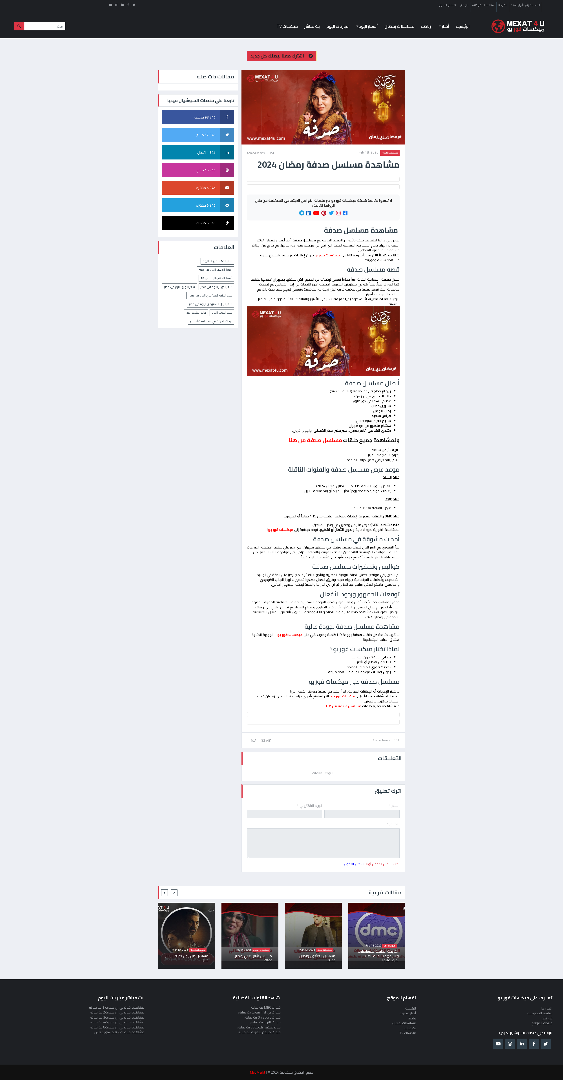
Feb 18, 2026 (368, 153)
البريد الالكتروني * (309, 805)
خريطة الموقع (542, 1023)
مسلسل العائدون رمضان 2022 (380, 958)
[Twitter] (331, 213)
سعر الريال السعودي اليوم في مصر (210, 304)
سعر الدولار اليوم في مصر (216, 287)
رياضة (426, 26)
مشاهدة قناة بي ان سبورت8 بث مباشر (117, 1027)
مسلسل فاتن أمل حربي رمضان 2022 (191, 958)
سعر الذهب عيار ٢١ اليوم (217, 261)
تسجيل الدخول (447, 5)
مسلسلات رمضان (399, 26)
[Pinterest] (323, 213)
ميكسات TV (287, 26)
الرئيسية (463, 26)
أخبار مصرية (408, 1013)
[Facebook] (345, 213)
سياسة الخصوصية (483, 5)
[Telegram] (301, 213)
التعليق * (393, 824)
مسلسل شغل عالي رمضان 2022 (316, 958)
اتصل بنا (502, 5)
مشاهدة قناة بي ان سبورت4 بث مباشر (117, 1022)
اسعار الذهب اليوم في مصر (215, 269)
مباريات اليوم (337, 26)
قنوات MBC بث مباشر (265, 1007)
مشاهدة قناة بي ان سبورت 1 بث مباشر (116, 1007)
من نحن (464, 5)
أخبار (445, 26)
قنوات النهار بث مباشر (265, 1022)
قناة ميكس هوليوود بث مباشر (259, 1027)
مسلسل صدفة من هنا (343, 706)
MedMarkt (257, 1072)
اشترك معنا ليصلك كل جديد (277, 56)
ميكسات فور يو (280, 529)
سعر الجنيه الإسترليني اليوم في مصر (210, 295)
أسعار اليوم (368, 26)
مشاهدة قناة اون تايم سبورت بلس (119, 1032)
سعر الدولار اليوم (222, 312)
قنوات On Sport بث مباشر (262, 1017)
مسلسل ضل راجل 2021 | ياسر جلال (250, 958)
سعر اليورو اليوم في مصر (179, 287)
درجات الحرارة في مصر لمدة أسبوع (211, 321)
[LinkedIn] (308, 213)
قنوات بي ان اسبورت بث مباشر (259, 1012)
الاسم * (394, 805)
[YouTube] (316, 213)
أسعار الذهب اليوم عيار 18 (216, 278)
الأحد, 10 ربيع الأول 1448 (525, 5)
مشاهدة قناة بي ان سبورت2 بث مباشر (117, 1012)
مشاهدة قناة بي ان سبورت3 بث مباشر (117, 1017)
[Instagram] (338, 213)
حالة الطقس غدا (196, 312)
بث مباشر (312, 26)
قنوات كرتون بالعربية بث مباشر (259, 1032)
